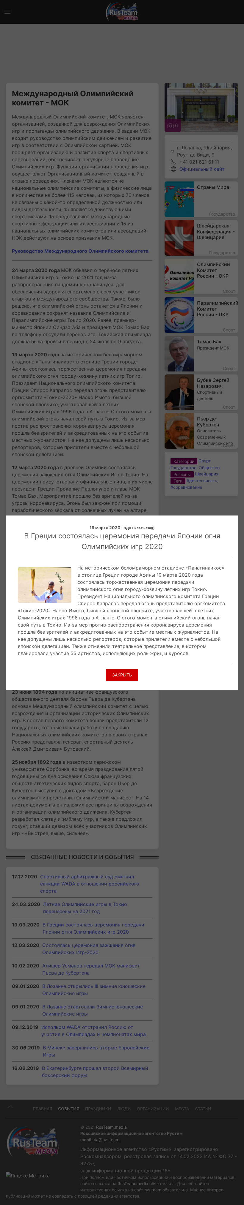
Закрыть (122, 674)
